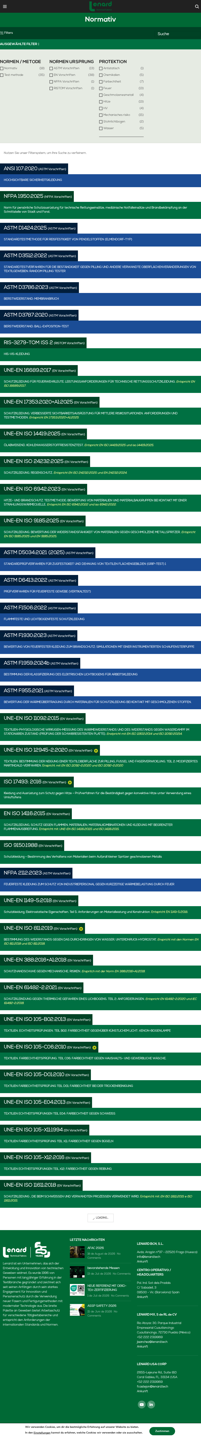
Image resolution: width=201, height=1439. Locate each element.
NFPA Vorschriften (66, 81)
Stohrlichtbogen (114, 121)
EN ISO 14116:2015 (24, 813)
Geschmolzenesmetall (118, 95)
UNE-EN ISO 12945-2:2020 (36, 750)
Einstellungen (42, 1433)
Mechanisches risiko (116, 115)
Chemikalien (111, 75)
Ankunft (142, 1261)
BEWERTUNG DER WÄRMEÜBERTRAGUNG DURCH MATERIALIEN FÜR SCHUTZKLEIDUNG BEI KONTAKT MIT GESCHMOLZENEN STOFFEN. (98, 702)
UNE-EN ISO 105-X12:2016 (34, 1157)
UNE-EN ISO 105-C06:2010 (35, 1047)
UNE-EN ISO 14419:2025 (32, 434)
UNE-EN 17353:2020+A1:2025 (38, 402)
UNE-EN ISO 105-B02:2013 (35, 1019)
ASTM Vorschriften (66, 68)
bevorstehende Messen (104, 1268)
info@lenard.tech (148, 1257)
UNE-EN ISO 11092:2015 (31, 718)
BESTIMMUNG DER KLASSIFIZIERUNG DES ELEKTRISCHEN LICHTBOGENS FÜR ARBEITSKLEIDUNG (71, 674)
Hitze (107, 101)
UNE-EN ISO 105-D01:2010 (34, 1074)
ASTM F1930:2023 (25, 635)
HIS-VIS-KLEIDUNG (17, 354)
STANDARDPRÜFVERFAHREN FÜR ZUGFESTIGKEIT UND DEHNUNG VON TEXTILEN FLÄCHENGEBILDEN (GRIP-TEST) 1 (85, 564)
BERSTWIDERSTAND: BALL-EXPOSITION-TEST (36, 326)
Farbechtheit (112, 81)
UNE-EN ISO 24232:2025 (34, 461)
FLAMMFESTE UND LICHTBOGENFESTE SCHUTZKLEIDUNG (44, 619)
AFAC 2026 (96, 1248)
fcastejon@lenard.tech (152, 1386)
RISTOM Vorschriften (68, 88)
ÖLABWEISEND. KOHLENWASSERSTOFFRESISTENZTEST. (79, 445)
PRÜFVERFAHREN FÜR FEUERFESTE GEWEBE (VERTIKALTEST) (47, 591)
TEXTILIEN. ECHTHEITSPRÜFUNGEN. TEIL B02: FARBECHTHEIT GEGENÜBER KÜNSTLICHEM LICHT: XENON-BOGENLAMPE (87, 1030)
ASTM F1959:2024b (27, 663)
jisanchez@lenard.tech (152, 1342)
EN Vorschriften (64, 75)
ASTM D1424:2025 (25, 228)
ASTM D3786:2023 (26, 287)
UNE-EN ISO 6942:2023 (32, 489)
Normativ (10, 68)
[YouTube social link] (142, 1404)
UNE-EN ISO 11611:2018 (30, 1185)
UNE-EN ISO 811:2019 (28, 928)
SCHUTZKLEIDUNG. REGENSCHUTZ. (65, 473)
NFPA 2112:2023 (23, 873)
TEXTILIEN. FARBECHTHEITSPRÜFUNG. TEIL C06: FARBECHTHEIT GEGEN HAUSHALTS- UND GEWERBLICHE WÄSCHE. (85, 1058)
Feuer (107, 88)
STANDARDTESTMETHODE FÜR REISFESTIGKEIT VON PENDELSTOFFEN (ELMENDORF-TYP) (68, 239)
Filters (8, 33)
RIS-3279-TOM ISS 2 (28, 342)
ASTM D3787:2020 (26, 315)
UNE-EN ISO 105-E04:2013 (35, 1102)
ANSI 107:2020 (20, 168)
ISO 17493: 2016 (23, 782)
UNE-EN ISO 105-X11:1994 (33, 1130)
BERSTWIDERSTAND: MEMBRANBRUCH (31, 298)
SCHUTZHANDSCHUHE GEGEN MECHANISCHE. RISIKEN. (74, 971)
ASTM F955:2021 (23, 690)
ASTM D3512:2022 (25, 255)
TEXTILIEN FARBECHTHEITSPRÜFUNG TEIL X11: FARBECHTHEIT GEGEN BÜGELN (58, 1141)
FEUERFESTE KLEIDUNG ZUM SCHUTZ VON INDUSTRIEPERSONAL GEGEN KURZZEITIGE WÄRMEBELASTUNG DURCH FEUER (89, 884)
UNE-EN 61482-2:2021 (30, 987)
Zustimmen (162, 1431)
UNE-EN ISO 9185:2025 (31, 521)
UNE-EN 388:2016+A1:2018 (35, 960)
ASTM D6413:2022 (26, 580)
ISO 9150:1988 (21, 845)
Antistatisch (111, 68)
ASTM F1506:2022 (25, 608)
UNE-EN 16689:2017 (27, 370)
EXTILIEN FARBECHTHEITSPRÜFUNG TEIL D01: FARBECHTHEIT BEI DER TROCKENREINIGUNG (68, 1086)
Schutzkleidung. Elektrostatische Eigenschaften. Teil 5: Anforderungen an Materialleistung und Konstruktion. (96, 912)
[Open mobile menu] (5, 6)
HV (105, 108)
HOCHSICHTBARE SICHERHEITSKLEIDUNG (33, 180)
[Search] (196, 6)
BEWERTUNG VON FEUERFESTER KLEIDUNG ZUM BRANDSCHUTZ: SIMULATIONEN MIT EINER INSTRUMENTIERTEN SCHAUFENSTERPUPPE (99, 647)
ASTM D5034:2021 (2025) (34, 552)
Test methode (13, 75)
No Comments (122, 1274)
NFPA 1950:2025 (23, 196)
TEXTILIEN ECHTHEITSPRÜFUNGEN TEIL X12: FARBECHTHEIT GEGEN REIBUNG (58, 1169)
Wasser (108, 128)
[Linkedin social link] (151, 1404)
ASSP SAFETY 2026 (102, 1306)
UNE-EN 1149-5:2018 (28, 900)
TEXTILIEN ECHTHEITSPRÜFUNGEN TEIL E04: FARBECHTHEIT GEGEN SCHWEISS (59, 1113)
